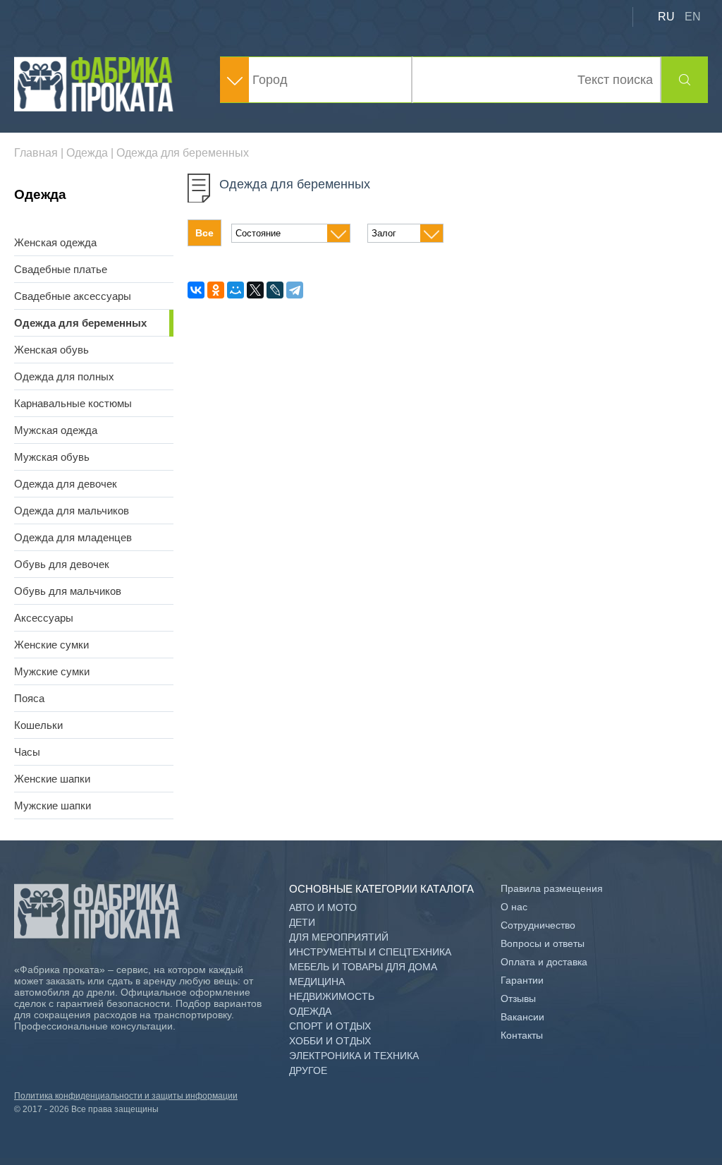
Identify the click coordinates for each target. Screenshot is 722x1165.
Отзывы (518, 998)
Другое (308, 1070)
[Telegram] (294, 290)
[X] (255, 290)
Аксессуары (43, 618)
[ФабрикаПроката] (95, 108)
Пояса (29, 698)
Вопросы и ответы (543, 943)
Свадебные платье (60, 269)
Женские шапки (52, 779)
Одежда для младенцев (73, 537)
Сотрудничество (538, 925)
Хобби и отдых (330, 1040)
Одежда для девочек (65, 484)
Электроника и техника (354, 1055)
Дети (302, 922)
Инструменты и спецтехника (370, 952)
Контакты (522, 1035)
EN (693, 17)
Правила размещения (552, 888)
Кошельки (38, 725)
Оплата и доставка (544, 961)
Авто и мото (323, 907)
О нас (514, 906)
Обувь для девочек (61, 564)
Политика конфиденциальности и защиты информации (126, 1096)
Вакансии (522, 1016)
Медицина (317, 981)
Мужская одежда (55, 430)
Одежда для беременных (80, 323)
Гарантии (522, 980)
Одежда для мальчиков (71, 511)
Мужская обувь (52, 457)
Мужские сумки (52, 671)
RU (666, 17)
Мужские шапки (52, 805)
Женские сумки (51, 645)
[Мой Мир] (235, 290)
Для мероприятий (338, 937)
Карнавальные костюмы (73, 403)
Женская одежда (55, 242)
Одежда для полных (64, 376)
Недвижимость (331, 996)
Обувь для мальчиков (67, 591)
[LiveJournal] (275, 290)
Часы (27, 752)
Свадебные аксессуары (72, 296)
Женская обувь (51, 350)
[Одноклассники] (215, 290)
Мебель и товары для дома (363, 966)
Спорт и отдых (330, 1026)
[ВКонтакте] (196, 290)
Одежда (310, 1011)
